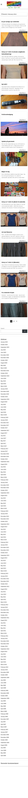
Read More (22, 30)
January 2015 (4, 513)
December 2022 (5, 355)
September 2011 (5, 617)
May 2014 (3, 534)
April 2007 (3, 724)
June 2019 (3, 378)
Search (2, 328)
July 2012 (3, 591)
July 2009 (3, 680)
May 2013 (3, 565)
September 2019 (5, 375)
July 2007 (3, 721)
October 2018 (4, 396)
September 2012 (5, 586)
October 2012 (4, 584)
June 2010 (3, 656)
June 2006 (3, 750)
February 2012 (4, 604)
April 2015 (3, 505)
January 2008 (4, 716)
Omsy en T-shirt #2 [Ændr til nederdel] (13, 202)
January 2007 (4, 732)
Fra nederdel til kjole (8, 292)
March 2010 (4, 664)
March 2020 (4, 368)
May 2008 (3, 706)
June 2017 (3, 438)
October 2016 (4, 459)
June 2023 (3, 352)
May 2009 (3, 685)
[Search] (24, 331)
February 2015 (4, 511)
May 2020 (3, 365)
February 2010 (4, 667)
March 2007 (4, 727)
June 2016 (3, 469)
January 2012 (4, 607)
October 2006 (4, 740)
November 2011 (5, 612)
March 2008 (4, 711)
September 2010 (5, 649)
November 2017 (5, 425)
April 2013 (3, 568)
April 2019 (3, 383)
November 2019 (5, 370)
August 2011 (4, 620)
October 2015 (4, 490)
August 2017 (4, 433)
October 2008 (4, 695)
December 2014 (5, 516)
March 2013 (4, 571)
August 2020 (4, 362)
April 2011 (3, 630)
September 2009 (5, 677)
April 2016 (3, 474)
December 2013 (5, 547)
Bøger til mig (5, 171)
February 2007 (4, 729)
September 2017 (5, 430)
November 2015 (5, 487)
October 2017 (4, 427)
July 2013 (3, 560)
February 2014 (4, 542)
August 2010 (4, 651)
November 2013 (5, 550)
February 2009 (4, 690)
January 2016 (4, 482)
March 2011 (4, 633)
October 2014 (4, 521)
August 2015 (4, 495)
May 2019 (3, 381)
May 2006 (3, 753)
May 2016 (3, 472)
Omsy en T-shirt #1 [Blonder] (10, 262)
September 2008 (5, 698)
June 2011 (3, 625)
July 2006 (3, 747)
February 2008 (4, 714)
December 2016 (5, 453)
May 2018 (3, 409)
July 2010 (3, 654)
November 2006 (5, 737)
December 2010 (5, 641)
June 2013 (3, 563)
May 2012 (3, 597)
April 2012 (3, 599)
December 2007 (5, 719)
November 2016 (5, 456)
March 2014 (4, 539)
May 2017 (3, 440)
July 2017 (3, 435)
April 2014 (3, 537)
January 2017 (4, 451)
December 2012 (5, 578)
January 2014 (4, 545)
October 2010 (4, 646)
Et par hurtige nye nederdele (10, 21)
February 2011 (4, 636)
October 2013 (4, 552)
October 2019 (4, 373)
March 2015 (4, 508)
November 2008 (5, 693)
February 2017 (4, 448)
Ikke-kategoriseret (23, 32)
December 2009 (5, 672)
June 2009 (3, 682)
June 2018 (3, 407)
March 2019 (4, 386)
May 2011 (3, 628)
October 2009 (4, 675)
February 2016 (4, 479)
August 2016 (4, 464)
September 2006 (5, 742)
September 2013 (5, 555)
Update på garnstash (8, 141)
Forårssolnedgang (7, 114)
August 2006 (4, 745)
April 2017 (3, 443)
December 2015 (5, 485)
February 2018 (4, 417)
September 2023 (5, 347)
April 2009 (3, 688)
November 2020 (5, 357)
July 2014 (3, 529)
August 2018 (4, 401)
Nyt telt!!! (4, 84)
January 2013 (4, 576)
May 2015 (3, 503)
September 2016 (5, 461)
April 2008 (3, 708)
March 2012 (4, 602)
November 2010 (5, 643)
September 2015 (5, 492)
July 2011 (3, 623)
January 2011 (4, 638)
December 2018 (5, 391)
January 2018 (4, 420)
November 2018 (5, 394)
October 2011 (4, 615)
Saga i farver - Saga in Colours (14, 7)
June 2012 (3, 594)
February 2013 (4, 573)
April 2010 (3, 662)
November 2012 (5, 581)
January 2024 (4, 342)
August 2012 (4, 589)
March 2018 (4, 414)
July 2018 (3, 404)
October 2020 (4, 360)
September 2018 (5, 399)
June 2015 (3, 500)
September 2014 (5, 524)
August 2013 (4, 558)
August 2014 (4, 526)
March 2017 (4, 446)
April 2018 (3, 412)
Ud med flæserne (7, 232)
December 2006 (5, 734)
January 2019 (4, 388)
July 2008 (3, 701)
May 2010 (3, 659)
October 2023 (4, 344)
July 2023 (3, 349)
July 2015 (3, 498)
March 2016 (4, 477)
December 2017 (5, 422)
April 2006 (3, 755)
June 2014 (3, 532)
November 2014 (5, 518)
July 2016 (3, 466)
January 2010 (4, 669)
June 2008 (3, 703)
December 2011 (5, 610)
